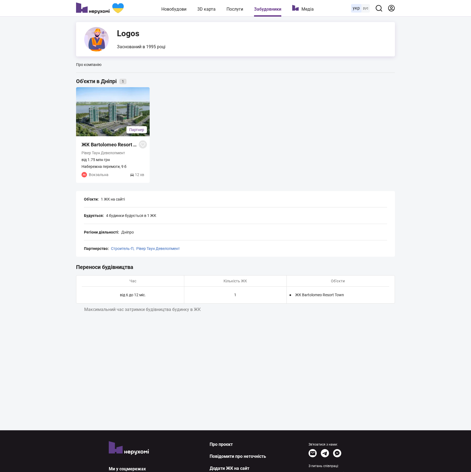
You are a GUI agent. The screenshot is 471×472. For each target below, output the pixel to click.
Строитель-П (122, 248)
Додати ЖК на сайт (229, 468)
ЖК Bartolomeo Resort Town (319, 295)
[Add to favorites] (143, 144)
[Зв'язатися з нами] (313, 453)
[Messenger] (337, 453)
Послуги (235, 9)
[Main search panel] (378, 8)
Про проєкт (221, 444)
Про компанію (88, 64)
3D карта (206, 9)
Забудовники (267, 9)
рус (365, 8)
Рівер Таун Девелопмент (158, 248)
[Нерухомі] (100, 8)
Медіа (307, 9)
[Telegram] (325, 453)
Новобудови (173, 9)
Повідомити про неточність (238, 456)
